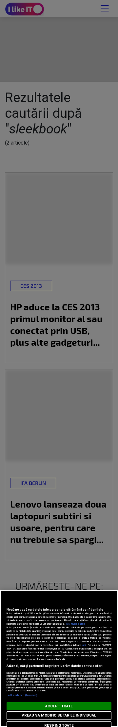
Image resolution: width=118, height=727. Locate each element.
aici (84, 645)
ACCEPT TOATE (59, 706)
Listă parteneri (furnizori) (22, 695)
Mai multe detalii (75, 623)
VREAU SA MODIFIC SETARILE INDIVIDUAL (59, 715)
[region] (59, 658)
